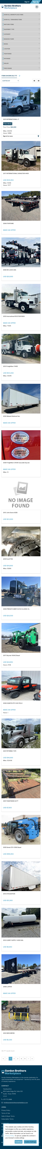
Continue (18, 1142)
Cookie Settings (30, 1142)
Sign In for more (8, 136)
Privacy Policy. (9, 1135)
